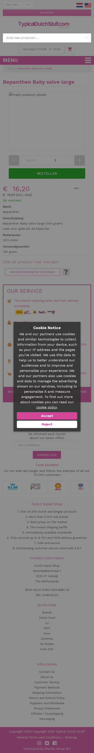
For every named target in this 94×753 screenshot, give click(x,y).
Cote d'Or (47, 649)
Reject (47, 424)
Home (11, 68)
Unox (47, 633)
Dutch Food (47, 617)
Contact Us (47, 671)
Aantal (31, 160)
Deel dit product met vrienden (31, 262)
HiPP (47, 628)
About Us (46, 677)
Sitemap (71, 737)
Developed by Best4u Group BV (46, 748)
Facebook (54, 743)
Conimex (47, 638)
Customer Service (46, 682)
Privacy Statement (47, 708)
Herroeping (47, 719)
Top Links (11, 4)
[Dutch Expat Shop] (43, 25)
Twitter (47, 743)
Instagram (39, 743)
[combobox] (47, 37)
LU (47, 623)
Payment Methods (47, 687)
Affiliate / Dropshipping (47, 713)
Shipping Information (46, 692)
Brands (47, 612)
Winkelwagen (70, 49)
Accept (47, 416)
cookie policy (46, 407)
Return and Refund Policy (47, 698)
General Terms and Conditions (39, 737)
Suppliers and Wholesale (47, 703)
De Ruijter (47, 644)
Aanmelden (47, 12)
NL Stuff (79, 5)
